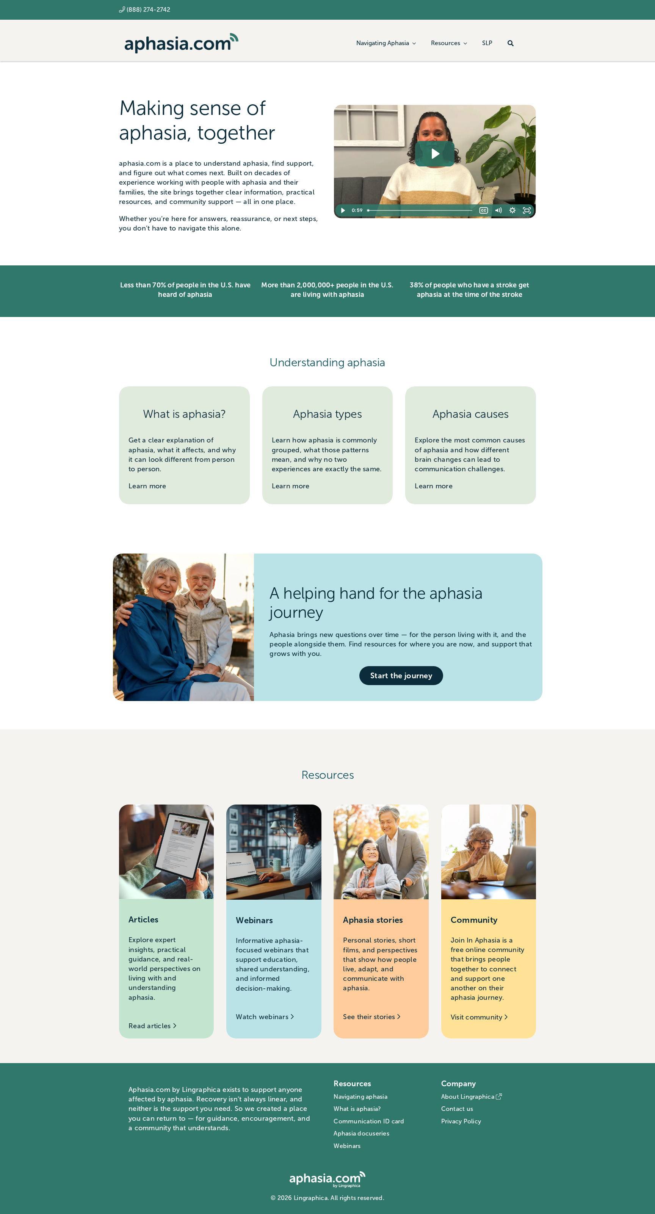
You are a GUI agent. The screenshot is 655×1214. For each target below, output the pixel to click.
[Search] (511, 43)
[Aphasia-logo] (181, 36)
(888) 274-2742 (148, 9)
